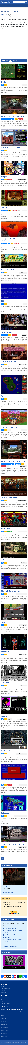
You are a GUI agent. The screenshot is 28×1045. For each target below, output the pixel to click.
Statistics (3, 992)
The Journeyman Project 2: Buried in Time (13, 461)
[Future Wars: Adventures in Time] (14, 352)
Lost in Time (4, 560)
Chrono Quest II (5, 683)
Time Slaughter (5, 529)
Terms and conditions (6, 1042)
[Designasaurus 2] (14, 803)
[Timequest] (14, 168)
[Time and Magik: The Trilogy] (14, 261)
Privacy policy (15, 1042)
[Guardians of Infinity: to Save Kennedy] (14, 772)
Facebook (5, 1016)
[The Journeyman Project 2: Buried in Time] (14, 449)
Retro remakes (4, 1000)
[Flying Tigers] (14, 384)
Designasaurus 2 (5, 813)
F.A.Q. (2, 987)
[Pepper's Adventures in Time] (14, 417)
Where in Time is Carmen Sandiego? (11, 147)
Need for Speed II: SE (10, 935)
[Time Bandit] (14, 72)
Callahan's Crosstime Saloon (9, 498)
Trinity (3, 301)
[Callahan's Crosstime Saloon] (14, 486)
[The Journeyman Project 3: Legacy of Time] (14, 104)
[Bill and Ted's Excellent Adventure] (14, 581)
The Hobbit (5, 971)
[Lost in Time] (14, 550)
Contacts (3, 990)
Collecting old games (6, 988)
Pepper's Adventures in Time (9, 427)
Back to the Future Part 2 (8, 622)
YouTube (5, 1024)
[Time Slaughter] (14, 519)
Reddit (4, 1018)
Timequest (4, 177)
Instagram (5, 1027)
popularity (15, 60)
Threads (5, 1033)
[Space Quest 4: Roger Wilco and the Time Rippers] (14, 229)
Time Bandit (4, 82)
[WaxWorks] (14, 198)
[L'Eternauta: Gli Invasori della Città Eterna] (14, 834)
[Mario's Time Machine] (14, 739)
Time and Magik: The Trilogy (9, 270)
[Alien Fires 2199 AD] (14, 642)
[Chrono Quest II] (14, 673)
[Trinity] (14, 291)
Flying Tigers (4, 396)
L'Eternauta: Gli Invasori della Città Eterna (12, 844)
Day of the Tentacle (6, 332)
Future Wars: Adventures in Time (10, 362)
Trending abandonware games (10, 946)
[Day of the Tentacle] (14, 322)
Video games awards (6, 1001)
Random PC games (5, 1003)
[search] (26, 2)
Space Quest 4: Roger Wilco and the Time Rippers (12, 240)
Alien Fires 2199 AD (6, 652)
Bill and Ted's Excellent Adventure (10, 591)
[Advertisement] (14, 43)
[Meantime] (14, 705)
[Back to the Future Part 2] (14, 612)
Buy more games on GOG (9, 892)
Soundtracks (4, 998)
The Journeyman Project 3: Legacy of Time (13, 116)
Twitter (5, 1021)
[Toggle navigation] (3, 5)
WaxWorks (4, 208)
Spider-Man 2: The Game (10, 928)
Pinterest (5, 1030)
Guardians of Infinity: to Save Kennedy (11, 782)
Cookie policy (23, 1042)
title (7, 60)
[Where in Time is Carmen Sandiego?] (14, 137)
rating (10, 60)
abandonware (4, 14)
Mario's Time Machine (7, 751)
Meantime (4, 716)
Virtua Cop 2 (7, 937)
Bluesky (5, 1036)
